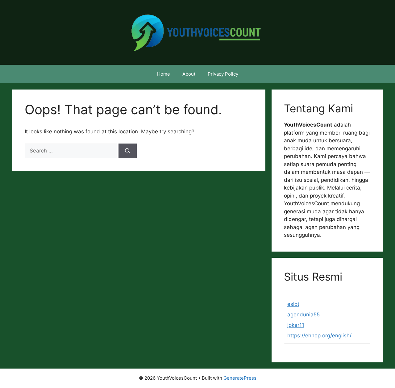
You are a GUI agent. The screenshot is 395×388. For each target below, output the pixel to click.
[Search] (127, 151)
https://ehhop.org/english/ (319, 335)
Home (163, 74)
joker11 (295, 325)
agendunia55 (303, 314)
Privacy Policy (223, 74)
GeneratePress (239, 378)
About (188, 74)
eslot (293, 304)
